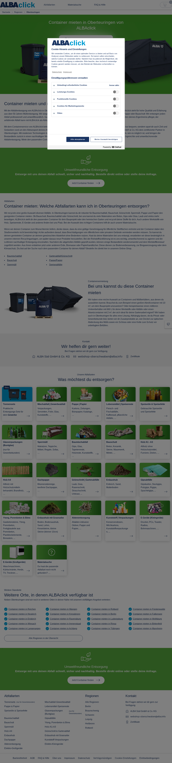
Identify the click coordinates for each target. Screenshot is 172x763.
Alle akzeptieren (78, 139)
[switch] (116, 92)
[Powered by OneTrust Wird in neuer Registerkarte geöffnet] (113, 147)
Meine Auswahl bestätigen (106, 139)
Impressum (67, 72)
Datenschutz (57, 72)
